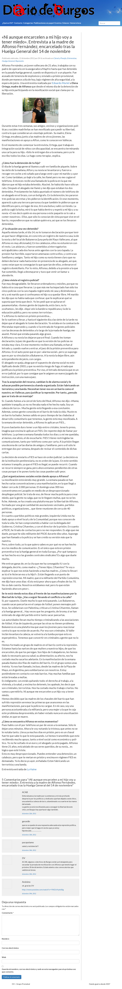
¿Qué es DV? (7, 23)
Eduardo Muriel (60, 82)
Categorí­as (28, 23)
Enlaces (65, 23)
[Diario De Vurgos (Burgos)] (61, 10)
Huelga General (8, 61)
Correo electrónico (10, 948)
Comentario (8, 913)
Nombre (5, 939)
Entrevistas (71, 58)
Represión (19, 61)
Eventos (58, 23)
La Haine (32, 769)
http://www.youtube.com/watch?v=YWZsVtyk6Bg (43, 889)
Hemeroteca (75, 23)
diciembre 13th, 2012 (29, 835)
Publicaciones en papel (44, 23)
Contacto (18, 23)
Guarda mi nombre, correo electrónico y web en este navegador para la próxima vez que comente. (39, 970)
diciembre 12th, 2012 (29, 813)
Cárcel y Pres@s (59, 58)
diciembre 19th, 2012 (29, 894)
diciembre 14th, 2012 (29, 850)
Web (4, 957)
